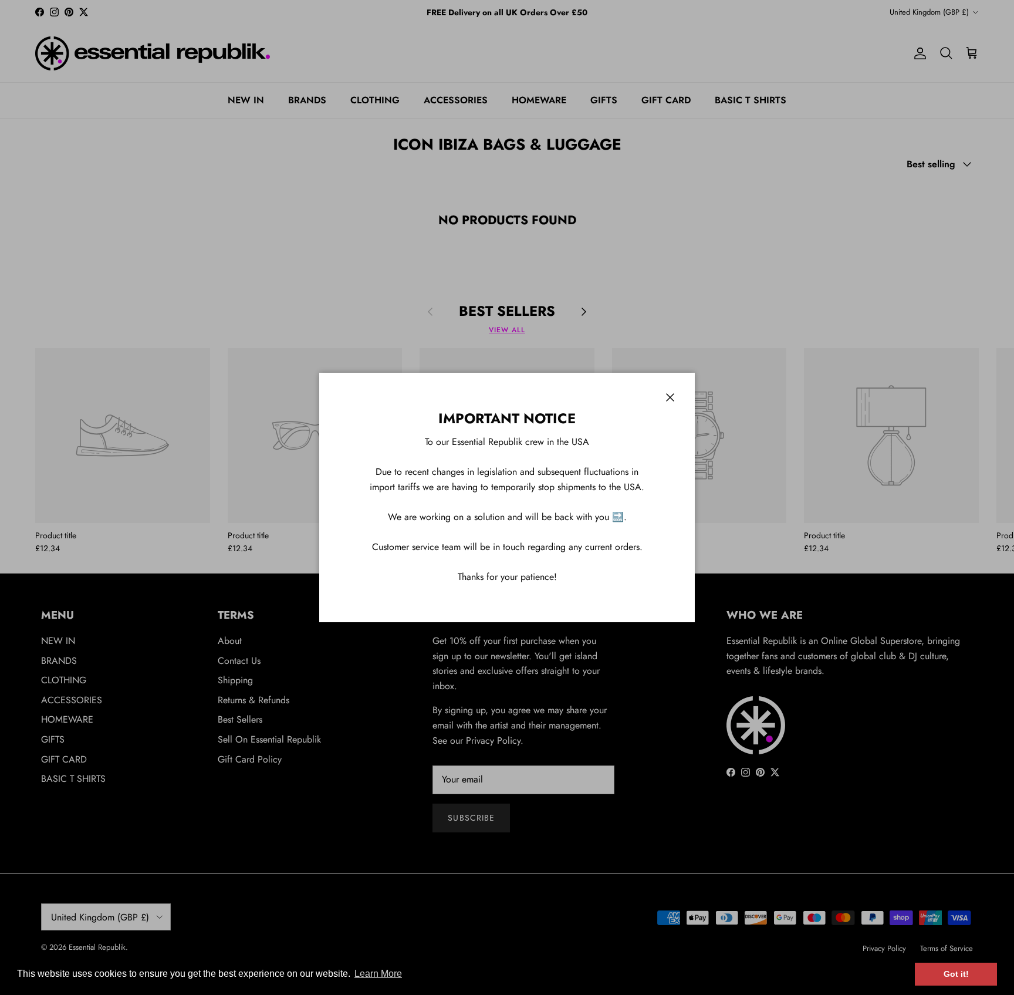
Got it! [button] (956, 974)
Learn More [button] (378, 974)
